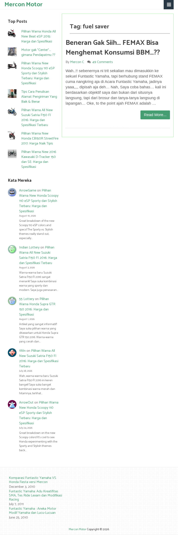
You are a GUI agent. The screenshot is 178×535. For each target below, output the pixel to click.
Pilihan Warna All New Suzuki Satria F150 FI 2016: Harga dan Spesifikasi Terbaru (37, 117)
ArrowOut (26, 402)
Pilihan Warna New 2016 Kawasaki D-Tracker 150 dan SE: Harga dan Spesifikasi (38, 159)
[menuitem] (31, 482)
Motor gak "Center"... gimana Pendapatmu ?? (38, 52)
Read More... (155, 115)
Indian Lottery (29, 247)
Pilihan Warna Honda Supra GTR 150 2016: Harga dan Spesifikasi (37, 307)
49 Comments (102, 62)
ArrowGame (27, 190)
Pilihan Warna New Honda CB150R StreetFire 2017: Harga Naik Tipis (39, 138)
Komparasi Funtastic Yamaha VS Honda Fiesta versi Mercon (32, 480)
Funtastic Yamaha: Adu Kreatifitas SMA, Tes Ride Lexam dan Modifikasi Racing (35, 495)
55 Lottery (26, 299)
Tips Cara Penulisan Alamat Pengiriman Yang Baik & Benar (39, 97)
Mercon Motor (24, 4)
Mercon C (77, 62)
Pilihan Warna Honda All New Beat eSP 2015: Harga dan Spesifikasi (38, 36)
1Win (22, 351)
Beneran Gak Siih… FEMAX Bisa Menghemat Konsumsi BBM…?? (113, 47)
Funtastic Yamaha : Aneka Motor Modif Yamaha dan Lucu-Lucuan (32, 511)
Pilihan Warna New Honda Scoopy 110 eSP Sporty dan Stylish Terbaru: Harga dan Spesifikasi (38, 73)
